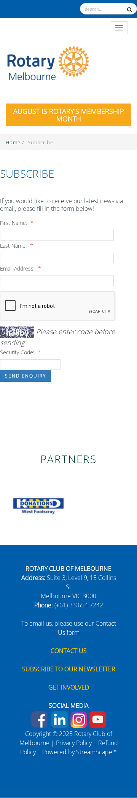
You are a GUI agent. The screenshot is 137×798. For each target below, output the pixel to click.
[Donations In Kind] (38, 503)
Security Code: (20, 352)
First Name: (16, 222)
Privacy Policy (74, 743)
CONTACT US (69, 651)
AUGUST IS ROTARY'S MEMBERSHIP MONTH (68, 115)
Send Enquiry (25, 376)
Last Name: (16, 245)
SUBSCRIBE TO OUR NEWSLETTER (68, 669)
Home (14, 142)
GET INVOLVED (68, 687)
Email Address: (20, 268)
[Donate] (114, 765)
